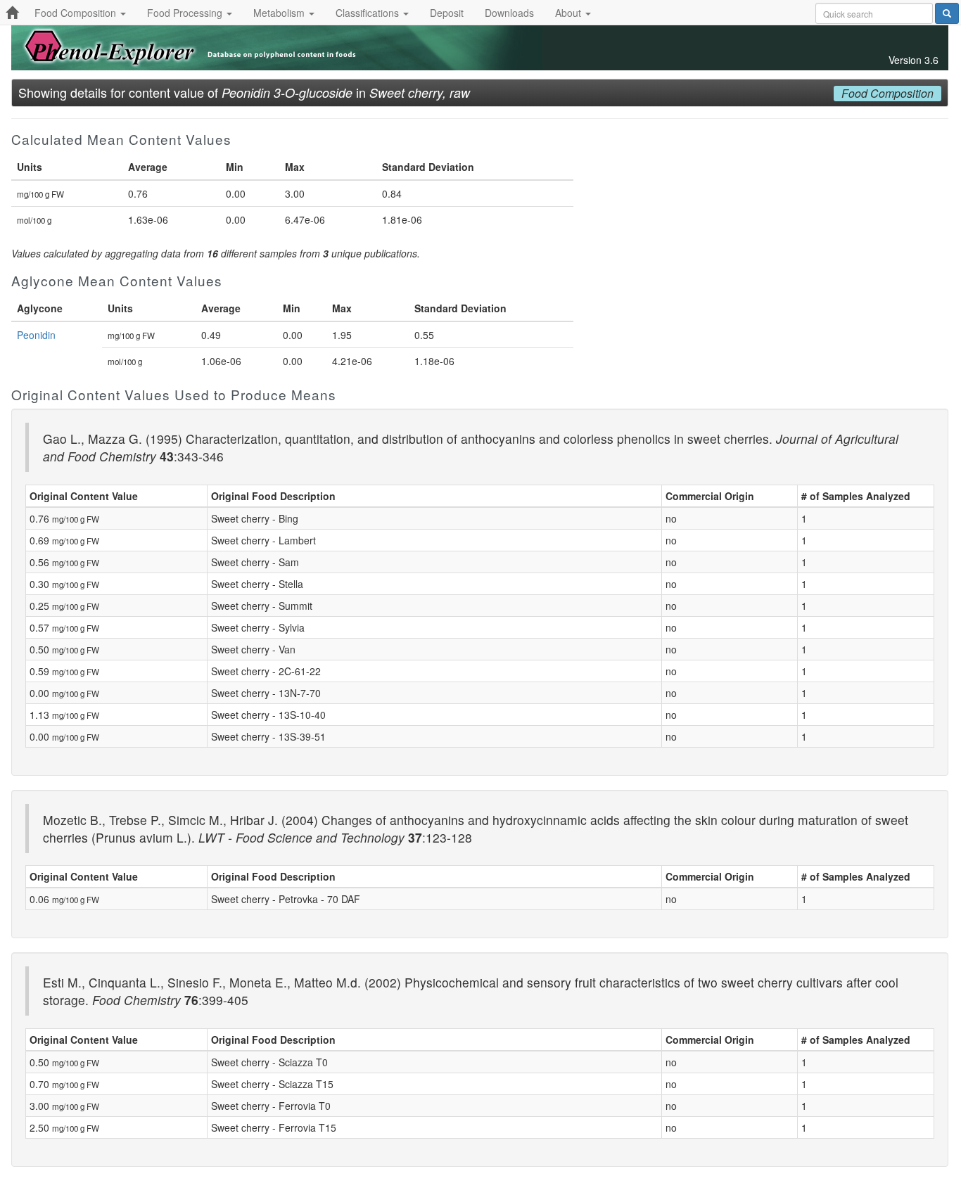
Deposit (447, 13)
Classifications (369, 13)
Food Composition (76, 13)
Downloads (509, 13)
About (569, 13)
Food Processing (186, 13)
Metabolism (280, 13)
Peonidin (36, 335)
